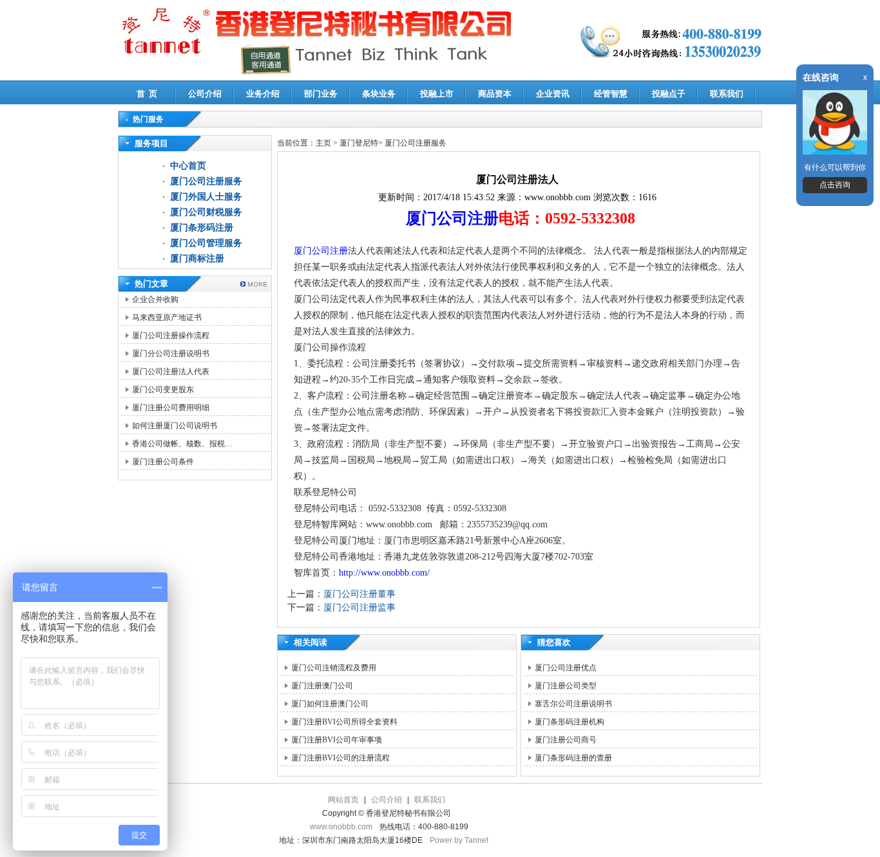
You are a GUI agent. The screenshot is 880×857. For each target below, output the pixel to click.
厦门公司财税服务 (206, 212)
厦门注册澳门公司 (322, 685)
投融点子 (668, 94)
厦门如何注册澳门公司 (329, 703)
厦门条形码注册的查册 (573, 757)
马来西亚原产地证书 (167, 317)
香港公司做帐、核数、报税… (182, 443)
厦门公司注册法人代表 (170, 371)
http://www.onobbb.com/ (384, 573)
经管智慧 (610, 94)
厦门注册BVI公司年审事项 (336, 739)
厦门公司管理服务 (206, 243)
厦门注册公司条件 (163, 461)
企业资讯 (552, 94)
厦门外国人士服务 (206, 197)
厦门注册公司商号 (566, 739)
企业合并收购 (155, 299)
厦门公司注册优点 (566, 667)
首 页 (147, 94)
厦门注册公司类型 (566, 685)
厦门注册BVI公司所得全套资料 (344, 721)
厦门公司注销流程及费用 (333, 667)
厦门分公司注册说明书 (170, 353)
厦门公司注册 (452, 218)
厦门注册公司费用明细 (170, 407)
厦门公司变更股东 (163, 389)
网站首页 (343, 799)
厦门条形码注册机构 (569, 721)
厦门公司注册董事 (359, 594)
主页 (323, 142)
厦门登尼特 (359, 142)
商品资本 (495, 94)
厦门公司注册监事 (359, 607)
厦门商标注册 (197, 258)
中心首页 (188, 166)
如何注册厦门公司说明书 (174, 425)
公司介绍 (205, 94)
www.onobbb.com (341, 826)
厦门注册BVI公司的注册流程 (340, 757)
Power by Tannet (459, 840)
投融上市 (437, 94)
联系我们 (726, 94)
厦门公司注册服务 (206, 181)
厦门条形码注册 (201, 227)
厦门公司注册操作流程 (170, 335)
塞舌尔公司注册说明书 (573, 703)
